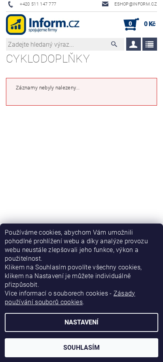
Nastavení (81, 322)
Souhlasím (81, 347)
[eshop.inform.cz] (43, 24)
